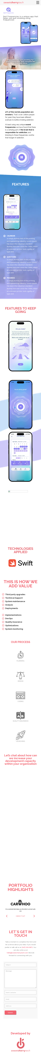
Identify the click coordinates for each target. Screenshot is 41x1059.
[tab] (20, 656)
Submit (10, 1013)
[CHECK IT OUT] (20, 906)
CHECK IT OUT (20, 916)
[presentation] (7, 916)
